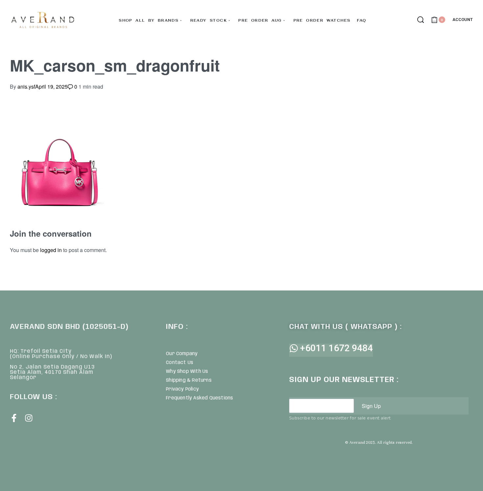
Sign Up (371, 406)
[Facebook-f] (14, 418)
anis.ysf (26, 86)
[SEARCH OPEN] (420, 19)
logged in (51, 250)
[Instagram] (29, 418)
